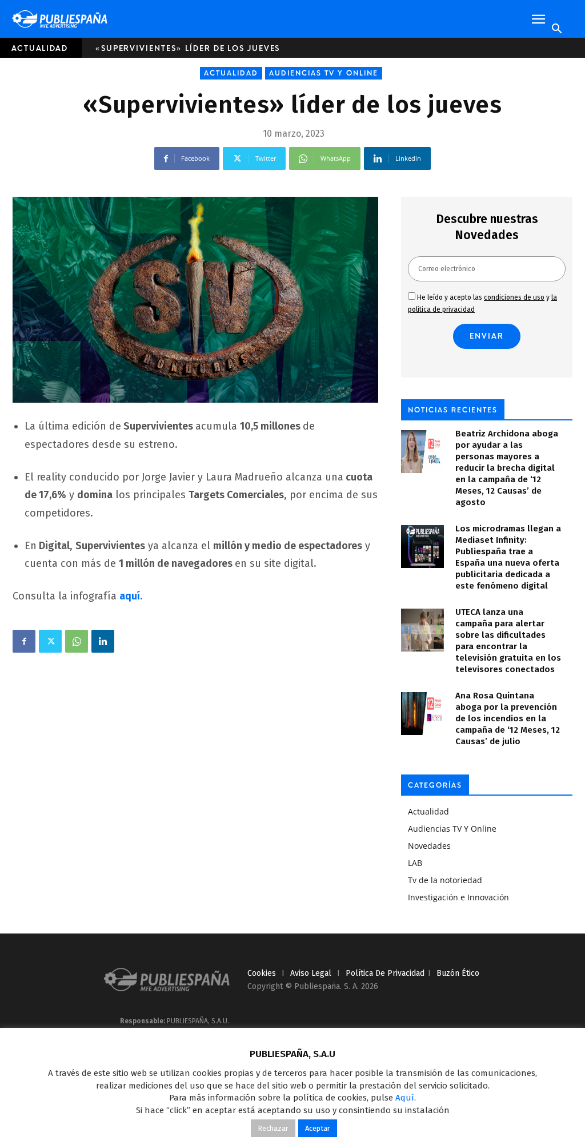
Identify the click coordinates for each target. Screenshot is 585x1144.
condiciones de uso (514, 297)
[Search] (556, 29)
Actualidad (39, 48)
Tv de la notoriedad (445, 880)
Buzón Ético (457, 973)
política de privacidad (385, 973)
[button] (538, 19)
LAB (415, 862)
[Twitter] (50, 641)
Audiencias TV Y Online (323, 73)
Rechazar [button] (273, 1128)
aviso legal (310, 973)
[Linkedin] (102, 641)
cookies (261, 973)
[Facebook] (24, 641)
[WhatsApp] (76, 641)
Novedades (429, 845)
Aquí (404, 1098)
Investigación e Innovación (458, 897)
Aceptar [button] (317, 1128)
